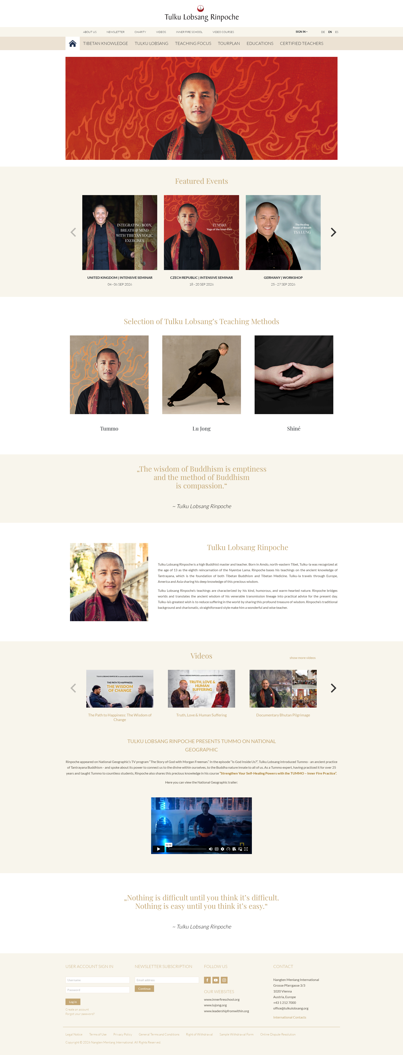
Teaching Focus (193, 43)
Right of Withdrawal (199, 1034)
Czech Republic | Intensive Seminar (201, 277)
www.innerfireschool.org (221, 999)
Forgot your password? (80, 1014)
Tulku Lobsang (151, 43)
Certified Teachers (301, 43)
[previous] (72, 230)
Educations (260, 43)
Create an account (77, 1009)
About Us (90, 32)
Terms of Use (98, 1034)
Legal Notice (73, 1034)
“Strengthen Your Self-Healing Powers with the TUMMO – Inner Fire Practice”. (278, 773)
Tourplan (229, 43)
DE (323, 32)
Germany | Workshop (283, 277)
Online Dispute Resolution (278, 1034)
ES (336, 32)
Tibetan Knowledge (105, 43)
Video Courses (223, 32)
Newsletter (115, 32)
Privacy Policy (122, 1034)
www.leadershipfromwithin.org (226, 1011)
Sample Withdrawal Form (237, 1034)
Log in (73, 1002)
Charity (140, 32)
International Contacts (289, 1017)
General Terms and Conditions (159, 1034)
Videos (161, 32)
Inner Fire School (189, 32)
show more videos (303, 658)
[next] (330, 230)
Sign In (301, 31)
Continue (144, 988)
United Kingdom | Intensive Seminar (119, 277)
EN (330, 32)
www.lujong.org (215, 1005)
